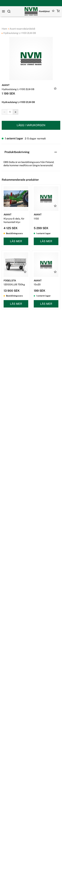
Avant (5, 85)
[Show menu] (3, 11)
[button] (58, 11)
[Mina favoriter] (53, 11)
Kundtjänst (44, 11)
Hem (4, 28)
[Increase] (15, 111)
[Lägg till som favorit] (55, 89)
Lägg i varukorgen (31, 125)
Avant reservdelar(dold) (22, 28)
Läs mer (16, 241)
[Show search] (9, 11)
